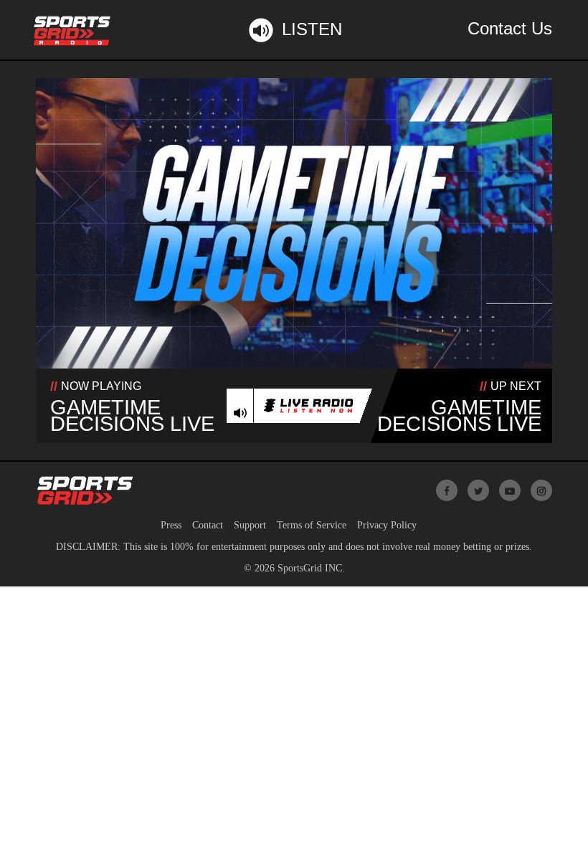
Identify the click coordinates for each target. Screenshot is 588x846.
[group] (240, 413)
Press (171, 525)
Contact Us (510, 28)
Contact (207, 525)
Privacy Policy (387, 525)
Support (250, 525)
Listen (312, 29)
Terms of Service (311, 525)
